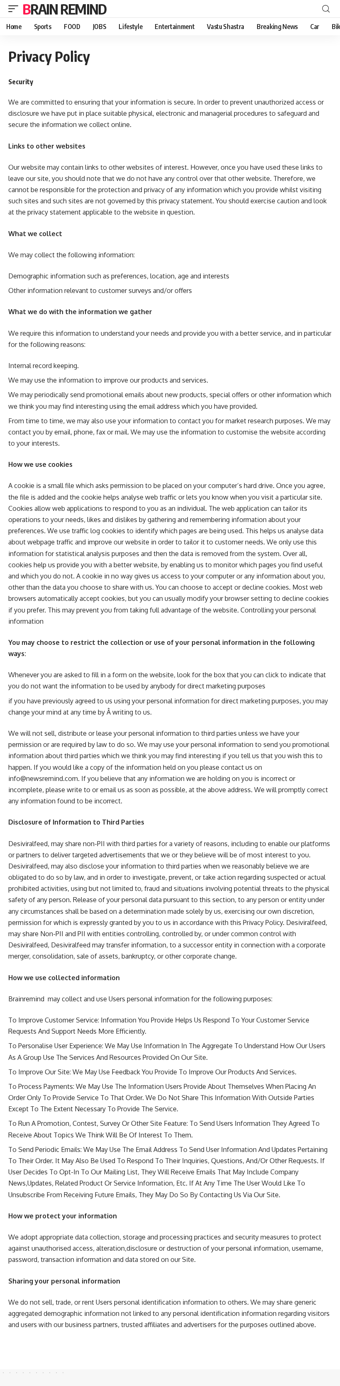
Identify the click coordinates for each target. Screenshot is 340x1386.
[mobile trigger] (15, 8)
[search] (326, 8)
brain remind (64, 8)
